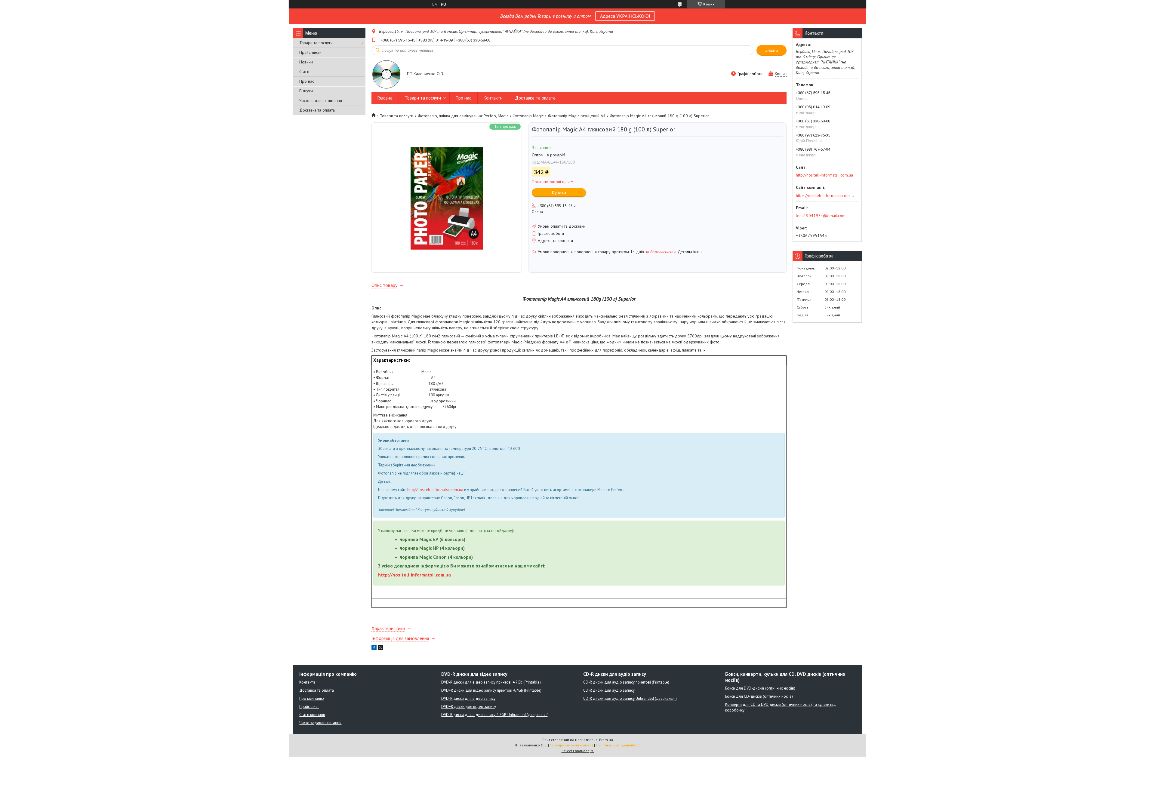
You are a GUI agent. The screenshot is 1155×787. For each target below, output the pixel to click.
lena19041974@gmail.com (820, 215)
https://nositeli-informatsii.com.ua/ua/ (825, 195)
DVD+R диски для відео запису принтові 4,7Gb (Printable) (491, 690)
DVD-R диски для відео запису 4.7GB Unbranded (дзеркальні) (495, 714)
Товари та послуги (316, 42)
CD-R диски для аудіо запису (609, 690)
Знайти (771, 50)
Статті (304, 71)
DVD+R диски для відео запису (468, 706)
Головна (385, 98)
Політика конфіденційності (619, 745)
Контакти (493, 98)
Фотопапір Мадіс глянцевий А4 (576, 115)
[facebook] (374, 648)
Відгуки (306, 91)
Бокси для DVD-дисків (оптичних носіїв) (760, 688)
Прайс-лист (309, 706)
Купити (559, 192)
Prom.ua (606, 739)
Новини (306, 62)
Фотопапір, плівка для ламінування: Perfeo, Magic (463, 115)
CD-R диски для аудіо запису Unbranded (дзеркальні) (630, 698)
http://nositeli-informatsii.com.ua (435, 489)
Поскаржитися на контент (571, 745)
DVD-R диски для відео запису (468, 698)
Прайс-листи (310, 52)
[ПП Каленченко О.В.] (386, 74)
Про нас (306, 81)
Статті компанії (312, 714)
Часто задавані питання (320, 100)
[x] (380, 648)
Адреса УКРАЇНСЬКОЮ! (625, 16)
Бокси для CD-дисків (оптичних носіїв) (759, 696)
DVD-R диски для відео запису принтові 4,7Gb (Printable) (491, 682)
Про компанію (311, 698)
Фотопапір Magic (528, 115)
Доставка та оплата (317, 110)
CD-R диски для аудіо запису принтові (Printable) (626, 682)
